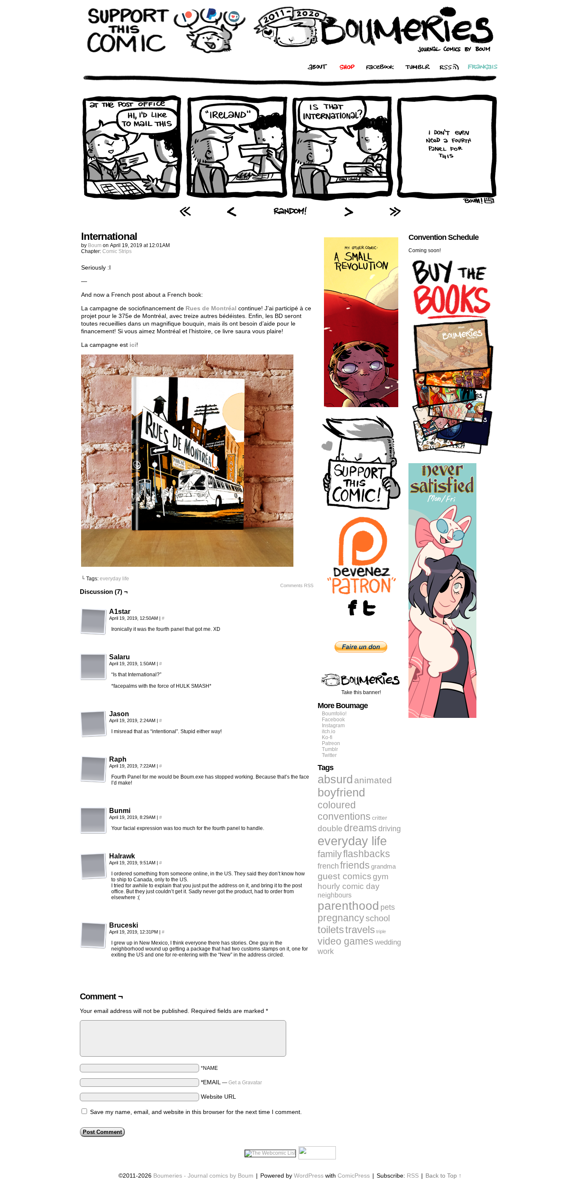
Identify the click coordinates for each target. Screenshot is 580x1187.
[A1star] (93, 621)
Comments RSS (296, 585)
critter (379, 817)
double (330, 828)
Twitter (329, 755)
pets (387, 907)
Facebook (333, 720)
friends (355, 865)
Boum (94, 245)
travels (360, 929)
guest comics (345, 876)
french (328, 865)
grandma (383, 866)
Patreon (331, 743)
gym (381, 876)
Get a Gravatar (245, 1083)
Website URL (218, 1096)
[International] (290, 201)
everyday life (114, 579)
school (378, 918)
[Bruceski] (93, 935)
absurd (335, 779)
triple (381, 931)
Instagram (333, 726)
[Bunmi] (93, 820)
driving (389, 828)
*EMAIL (231, 1082)
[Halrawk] (93, 866)
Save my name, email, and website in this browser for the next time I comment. (196, 1111)
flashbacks (366, 853)
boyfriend (341, 792)
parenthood (348, 905)
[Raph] (93, 769)
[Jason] (93, 723)
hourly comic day (349, 886)
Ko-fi (327, 737)
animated (373, 780)
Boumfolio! (334, 714)
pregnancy (341, 918)
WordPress (309, 1175)
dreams (360, 827)
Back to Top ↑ (443, 1175)
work (326, 951)
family (330, 854)
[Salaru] (93, 667)
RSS (413, 1175)
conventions (344, 816)
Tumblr (330, 749)
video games (346, 941)
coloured (337, 804)
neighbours (335, 895)
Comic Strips (117, 251)
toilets (331, 929)
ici (133, 344)
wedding (388, 942)
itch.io (328, 731)
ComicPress (354, 1175)
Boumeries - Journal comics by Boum (203, 1175)
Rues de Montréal (211, 308)
